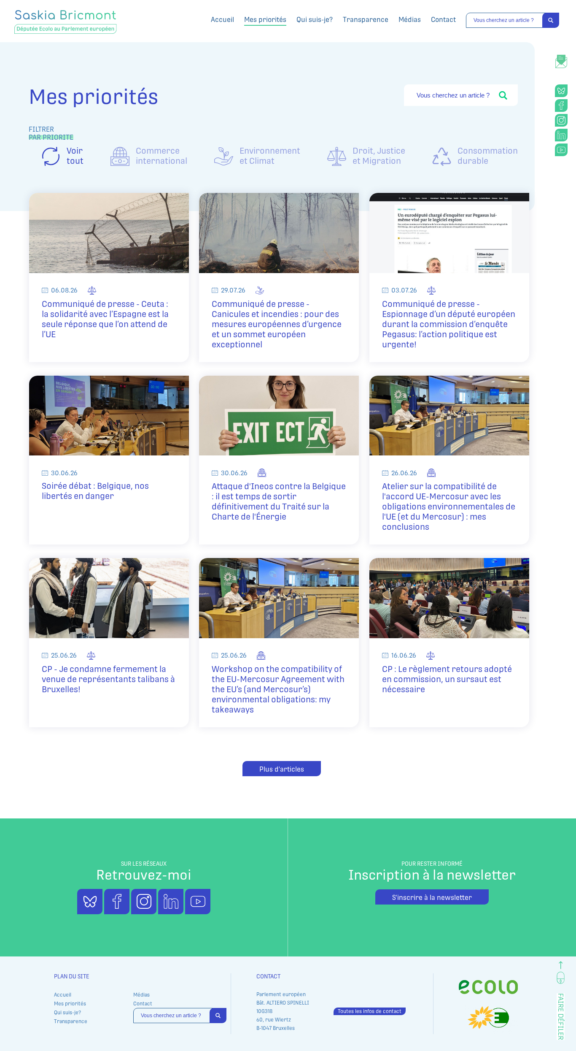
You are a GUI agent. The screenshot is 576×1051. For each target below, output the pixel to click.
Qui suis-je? (314, 20)
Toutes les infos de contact (369, 1011)
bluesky (561, 90)
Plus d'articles (281, 769)
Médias (409, 20)
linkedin (561, 135)
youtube (561, 150)
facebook (561, 105)
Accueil (222, 20)
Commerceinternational (161, 156)
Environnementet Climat (270, 156)
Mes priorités (265, 20)
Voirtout (75, 156)
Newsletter (561, 57)
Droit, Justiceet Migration (379, 156)
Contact (443, 20)
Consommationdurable (488, 156)
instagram (561, 120)
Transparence (365, 20)
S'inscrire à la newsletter (432, 898)
